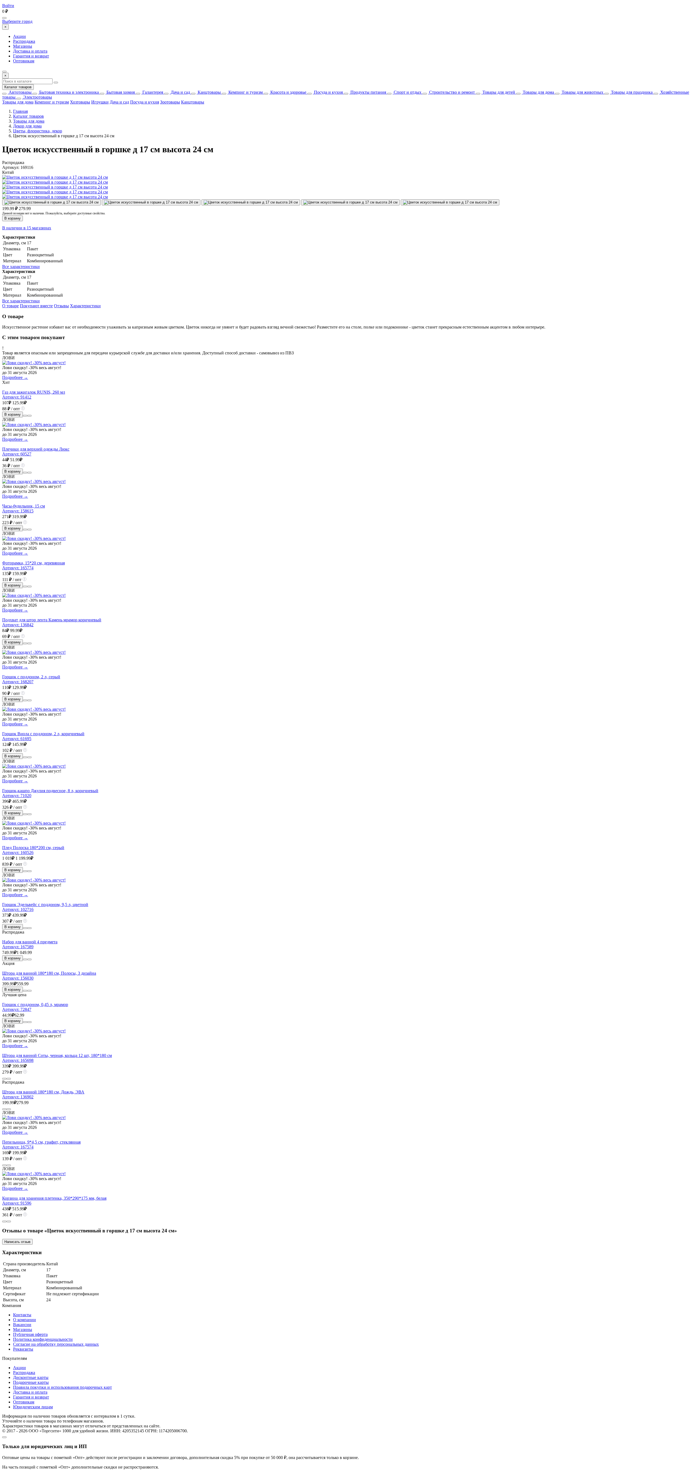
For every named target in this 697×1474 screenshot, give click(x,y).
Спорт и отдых (407, 92)
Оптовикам (23, 61)
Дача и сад (180, 92)
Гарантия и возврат (31, 56)
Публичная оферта (30, 1334)
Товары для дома (538, 92)
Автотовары (20, 92)
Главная (20, 111)
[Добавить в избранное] (29, 416)
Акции (19, 36)
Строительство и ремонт (451, 92)
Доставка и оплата (30, 51)
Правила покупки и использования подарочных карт (62, 1387)
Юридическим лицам (33, 1407)
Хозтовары (80, 102)
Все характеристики (21, 266)
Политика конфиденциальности (43, 1339)
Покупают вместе (36, 305)
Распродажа (24, 41)
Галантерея (152, 92)
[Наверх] (4, 1437)
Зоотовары (170, 102)
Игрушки (100, 102)
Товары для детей (498, 92)
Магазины (22, 46)
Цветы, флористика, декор (37, 131)
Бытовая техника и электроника (68, 92)
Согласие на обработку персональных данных (56, 1344)
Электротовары (37, 97)
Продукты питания (367, 92)
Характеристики (85, 305)
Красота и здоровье (287, 92)
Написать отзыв (17, 1242)
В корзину (12, 218)
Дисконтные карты (30, 1377)
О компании (24, 1319)
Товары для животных (582, 92)
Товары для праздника (631, 92)
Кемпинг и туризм (245, 92)
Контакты (22, 1314)
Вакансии (22, 1324)
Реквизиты (23, 1349)
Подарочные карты (31, 1382)
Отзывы (61, 305)
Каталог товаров (18, 87)
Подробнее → (15, 377)
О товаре (10, 305)
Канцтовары (209, 92)
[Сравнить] (25, 416)
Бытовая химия (120, 92)
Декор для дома (27, 126)
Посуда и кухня (328, 92)
